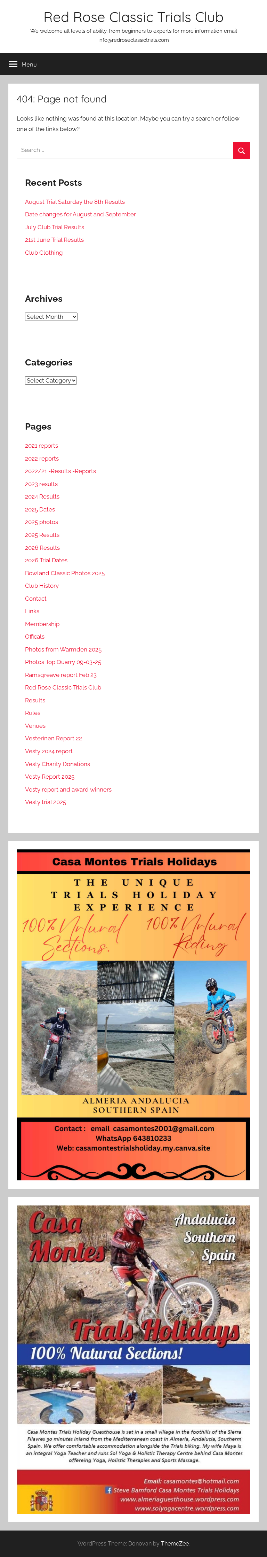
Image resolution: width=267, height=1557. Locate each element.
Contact (36, 598)
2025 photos (41, 521)
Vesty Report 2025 (49, 776)
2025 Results (42, 534)
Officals (34, 636)
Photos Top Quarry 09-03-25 (63, 661)
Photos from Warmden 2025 (63, 649)
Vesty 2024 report (49, 751)
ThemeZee (175, 1543)
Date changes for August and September (80, 214)
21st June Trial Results (54, 239)
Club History (42, 585)
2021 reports (41, 445)
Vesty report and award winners (68, 789)
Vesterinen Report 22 (53, 738)
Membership (42, 624)
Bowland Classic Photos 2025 (65, 573)
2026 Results (42, 547)
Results (35, 700)
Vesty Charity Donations (57, 764)
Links (32, 611)
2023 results (41, 483)
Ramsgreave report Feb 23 (61, 674)
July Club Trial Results (54, 227)
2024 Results (42, 496)
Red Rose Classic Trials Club (133, 16)
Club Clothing (44, 252)
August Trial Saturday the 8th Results (75, 201)
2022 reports (42, 458)
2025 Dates (40, 509)
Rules (32, 712)
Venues (35, 725)
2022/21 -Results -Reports (60, 471)
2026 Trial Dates (46, 560)
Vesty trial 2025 (45, 802)
